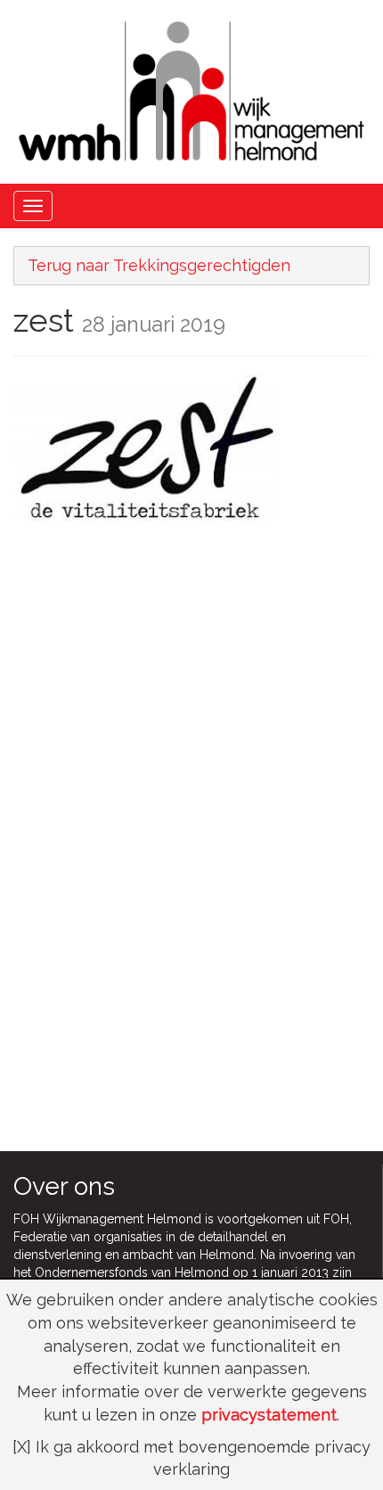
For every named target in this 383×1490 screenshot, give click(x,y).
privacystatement (269, 1414)
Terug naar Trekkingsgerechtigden (159, 265)
